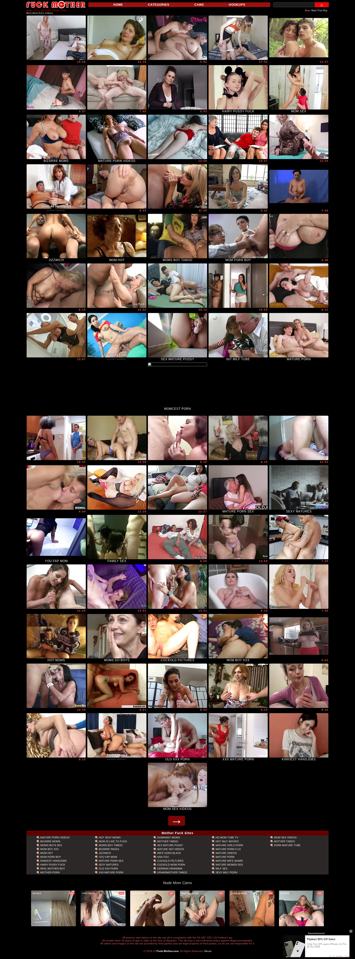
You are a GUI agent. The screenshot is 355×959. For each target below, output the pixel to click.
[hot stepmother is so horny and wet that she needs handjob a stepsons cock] (238, 38)
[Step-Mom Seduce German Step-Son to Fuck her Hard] (116, 586)
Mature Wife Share (229, 860)
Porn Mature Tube (286, 845)
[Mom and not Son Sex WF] (298, 636)
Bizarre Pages (108, 849)
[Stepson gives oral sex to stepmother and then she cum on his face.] (298, 285)
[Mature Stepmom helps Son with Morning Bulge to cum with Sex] (56, 438)
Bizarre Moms (50, 841)
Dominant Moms (168, 837)
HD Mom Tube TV (226, 837)
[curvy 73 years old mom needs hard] (116, 87)
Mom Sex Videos (285, 837)
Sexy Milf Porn (226, 872)
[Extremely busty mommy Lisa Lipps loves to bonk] (56, 686)
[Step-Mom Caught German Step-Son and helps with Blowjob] (238, 537)
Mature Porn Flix (228, 849)
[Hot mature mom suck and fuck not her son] (56, 735)
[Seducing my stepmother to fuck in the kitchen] (298, 537)
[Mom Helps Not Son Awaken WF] (298, 186)
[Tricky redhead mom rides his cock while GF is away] (177, 537)
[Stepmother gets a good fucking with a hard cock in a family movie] (177, 137)
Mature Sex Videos (170, 849)
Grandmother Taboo (171, 872)
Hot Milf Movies (227, 841)
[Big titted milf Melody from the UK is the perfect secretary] (116, 487)
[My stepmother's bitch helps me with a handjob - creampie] (238, 285)
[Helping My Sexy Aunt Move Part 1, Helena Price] (238, 186)
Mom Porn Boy (319, 10)
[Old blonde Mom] (56, 487)
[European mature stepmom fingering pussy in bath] (238, 586)
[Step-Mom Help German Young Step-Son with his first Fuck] (116, 438)
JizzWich (104, 853)
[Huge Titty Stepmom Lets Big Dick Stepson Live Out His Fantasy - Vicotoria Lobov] (298, 137)
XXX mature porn (110, 872)
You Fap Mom (107, 856)
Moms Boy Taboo (110, 845)
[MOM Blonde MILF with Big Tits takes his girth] (116, 285)
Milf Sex (221, 868)
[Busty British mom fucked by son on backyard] (177, 438)
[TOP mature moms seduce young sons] (56, 586)
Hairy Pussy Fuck (52, 864)
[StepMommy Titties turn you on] (177, 87)
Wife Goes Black (168, 853)
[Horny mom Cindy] (116, 686)
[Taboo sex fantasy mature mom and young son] (238, 438)
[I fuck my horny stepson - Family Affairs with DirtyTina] (56, 38)
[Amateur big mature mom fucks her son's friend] (298, 236)
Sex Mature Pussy (169, 845)
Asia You (162, 856)
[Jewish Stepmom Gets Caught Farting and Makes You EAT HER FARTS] (116, 186)
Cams (199, 4)
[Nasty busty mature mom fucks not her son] (238, 686)
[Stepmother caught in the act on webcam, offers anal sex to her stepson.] (177, 285)
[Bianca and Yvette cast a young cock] (238, 137)
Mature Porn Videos (55, 837)
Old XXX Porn (108, 868)
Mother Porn (50, 872)
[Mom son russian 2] (298, 438)
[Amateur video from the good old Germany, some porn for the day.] (116, 38)
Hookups (237, 4)
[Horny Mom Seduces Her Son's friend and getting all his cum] (177, 186)
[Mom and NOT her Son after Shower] (56, 335)
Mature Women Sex (229, 864)
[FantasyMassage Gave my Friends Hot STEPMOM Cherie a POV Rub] (177, 686)
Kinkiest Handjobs (53, 860)
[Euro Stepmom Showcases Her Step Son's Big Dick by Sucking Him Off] (298, 686)
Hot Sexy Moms (109, 837)
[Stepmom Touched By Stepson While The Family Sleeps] (177, 38)
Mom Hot (46, 853)
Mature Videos (226, 853)
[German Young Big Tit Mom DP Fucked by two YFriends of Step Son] (177, 586)
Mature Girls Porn (229, 845)
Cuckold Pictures (169, 860)
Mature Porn (224, 856)
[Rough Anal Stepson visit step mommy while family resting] (56, 87)
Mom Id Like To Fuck (112, 841)
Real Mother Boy (52, 868)
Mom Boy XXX (49, 849)
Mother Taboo (167, 841)
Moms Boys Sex (51, 845)
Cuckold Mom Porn (170, 864)
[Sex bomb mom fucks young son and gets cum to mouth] (56, 285)
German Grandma (169, 868)
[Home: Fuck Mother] (56, 5)
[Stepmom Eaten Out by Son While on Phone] (298, 586)
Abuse (208, 951)
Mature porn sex (110, 860)
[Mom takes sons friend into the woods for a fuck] (298, 38)
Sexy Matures (108, 864)
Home (118, 4)
